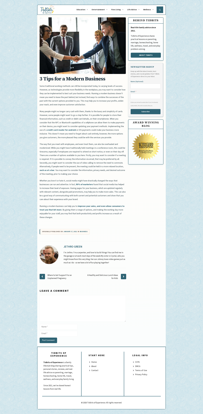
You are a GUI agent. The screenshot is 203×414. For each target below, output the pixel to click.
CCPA (137, 362)
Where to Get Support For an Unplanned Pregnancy (59, 277)
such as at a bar (47, 170)
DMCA (137, 366)
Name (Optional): (137, 81)
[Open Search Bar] (160, 9)
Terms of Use (141, 370)
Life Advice (132, 9)
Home (94, 362)
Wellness (147, 9)
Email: (133, 92)
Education (81, 9)
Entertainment (98, 9)
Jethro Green (73, 247)
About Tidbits (146, 55)
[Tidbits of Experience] (49, 10)
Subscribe (145, 111)
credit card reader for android (61, 130)
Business (84, 232)
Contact (94, 370)
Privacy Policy (141, 374)
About (93, 366)
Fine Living (116, 9)
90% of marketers (84, 184)
